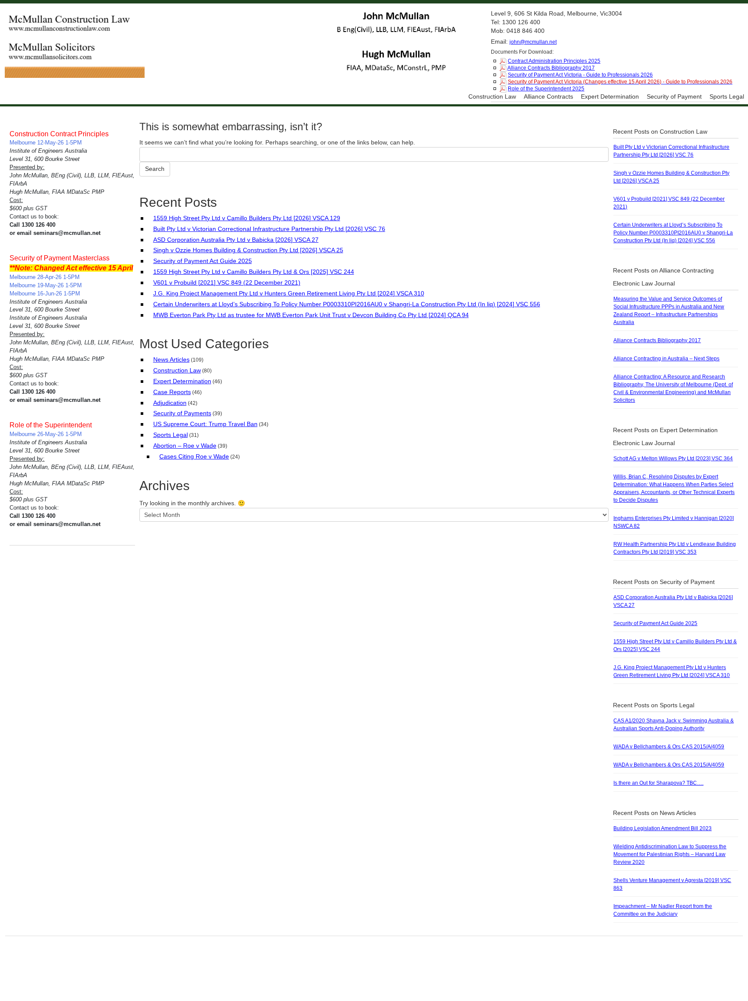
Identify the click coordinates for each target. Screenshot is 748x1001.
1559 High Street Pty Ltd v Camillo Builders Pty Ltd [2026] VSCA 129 (246, 218)
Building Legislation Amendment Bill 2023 (662, 828)
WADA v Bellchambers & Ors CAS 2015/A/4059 (668, 747)
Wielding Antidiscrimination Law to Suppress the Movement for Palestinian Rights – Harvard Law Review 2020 (669, 854)
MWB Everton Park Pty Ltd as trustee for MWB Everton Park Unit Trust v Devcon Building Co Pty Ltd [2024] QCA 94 (311, 314)
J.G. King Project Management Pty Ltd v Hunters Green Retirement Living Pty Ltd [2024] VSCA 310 (288, 293)
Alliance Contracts (548, 96)
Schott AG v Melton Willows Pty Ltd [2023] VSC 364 (673, 459)
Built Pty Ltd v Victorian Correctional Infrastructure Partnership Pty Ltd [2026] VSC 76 (269, 228)
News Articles (171, 359)
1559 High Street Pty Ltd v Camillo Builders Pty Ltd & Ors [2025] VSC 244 (253, 271)
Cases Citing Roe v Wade (194, 456)
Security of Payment (674, 96)
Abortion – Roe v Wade (184, 445)
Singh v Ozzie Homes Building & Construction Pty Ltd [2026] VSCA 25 (248, 250)
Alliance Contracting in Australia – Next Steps (666, 359)
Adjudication (170, 402)
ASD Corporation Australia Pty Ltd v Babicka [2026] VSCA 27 (236, 239)
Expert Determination (610, 96)
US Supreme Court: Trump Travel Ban (205, 423)
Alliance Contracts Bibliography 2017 (551, 68)
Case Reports (172, 391)
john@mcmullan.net (533, 42)
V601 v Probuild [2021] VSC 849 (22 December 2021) (226, 282)
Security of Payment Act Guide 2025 (202, 260)
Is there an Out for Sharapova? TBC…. (658, 783)
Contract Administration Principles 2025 (554, 61)
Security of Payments (182, 413)
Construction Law (492, 96)
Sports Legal (726, 96)
